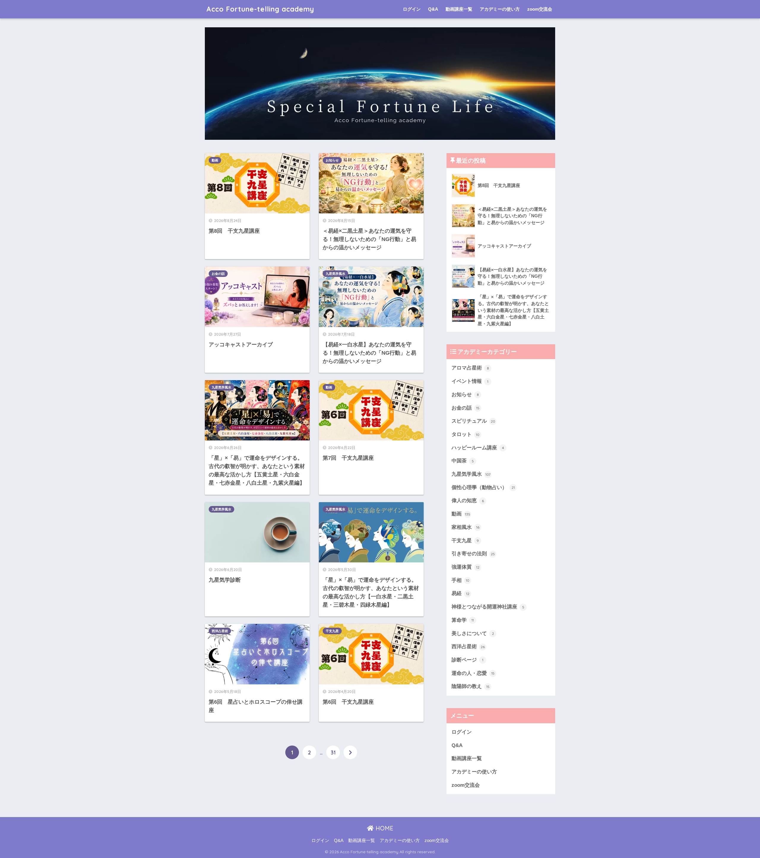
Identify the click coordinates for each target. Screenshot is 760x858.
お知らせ (332, 160)
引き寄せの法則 (473, 553)
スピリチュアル (473, 421)
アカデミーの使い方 (500, 9)
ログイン (412, 9)
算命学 (463, 620)
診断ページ (467, 660)
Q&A (433, 9)
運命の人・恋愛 (473, 673)
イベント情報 (470, 381)
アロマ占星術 (470, 368)
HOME (383, 828)
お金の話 (218, 274)
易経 (460, 593)
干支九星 (332, 631)
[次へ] (350, 752)
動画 (215, 160)
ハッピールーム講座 (478, 448)
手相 (460, 580)
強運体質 (465, 567)
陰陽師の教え (471, 686)
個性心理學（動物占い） (483, 487)
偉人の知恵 (468, 500)
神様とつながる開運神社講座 (488, 607)
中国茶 (463, 461)
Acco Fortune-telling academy (260, 9)
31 (333, 752)
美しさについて (473, 633)
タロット (465, 434)
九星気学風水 (335, 274)
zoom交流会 (539, 9)
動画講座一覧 (459, 9)
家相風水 (465, 527)
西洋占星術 (220, 631)
